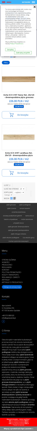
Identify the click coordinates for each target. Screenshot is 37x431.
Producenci (7, 265)
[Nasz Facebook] (3, 321)
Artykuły (6, 280)
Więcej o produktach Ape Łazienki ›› (18, 428)
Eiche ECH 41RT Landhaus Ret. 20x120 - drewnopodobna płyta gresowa (19, 155)
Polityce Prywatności (16, 44)
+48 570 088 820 (8, 315)
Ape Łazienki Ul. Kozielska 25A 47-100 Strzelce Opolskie (11, 308)
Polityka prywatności (11, 272)
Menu (9, 2)
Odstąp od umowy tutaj (11, 287)
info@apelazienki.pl (9, 318)
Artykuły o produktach (12, 282)
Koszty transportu (10, 275)
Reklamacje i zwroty (11, 277)
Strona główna (9, 260)
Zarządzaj (10, 50)
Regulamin (7, 267)
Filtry (6, 62)
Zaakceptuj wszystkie (23, 53)
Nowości (6, 262)
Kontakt (5, 270)
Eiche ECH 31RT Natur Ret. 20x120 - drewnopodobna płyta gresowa (18, 96)
